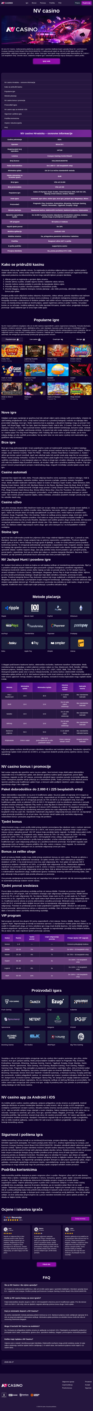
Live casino (34, 339)
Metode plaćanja (10, 96)
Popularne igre (9, 91)
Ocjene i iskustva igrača (13, 123)
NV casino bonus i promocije (14, 100)
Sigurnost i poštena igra (13, 114)
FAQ (6, 127)
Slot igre (79, 339)
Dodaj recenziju (80, 1218)
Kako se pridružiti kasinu (13, 87)
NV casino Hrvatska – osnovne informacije (19, 82)
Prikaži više (46, 1264)
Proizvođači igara (10, 105)
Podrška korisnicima (11, 118)
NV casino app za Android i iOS (15, 109)
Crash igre (56, 339)
